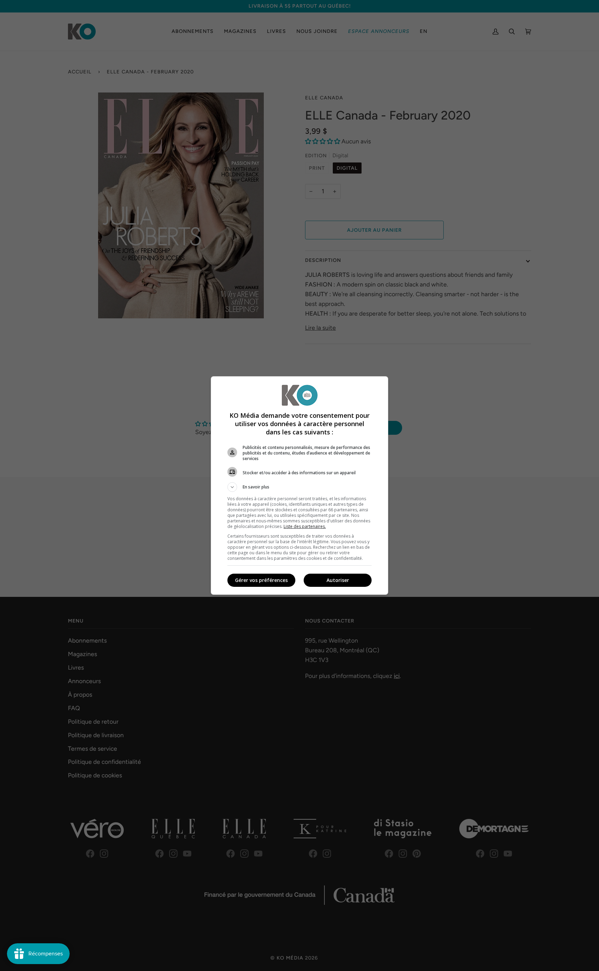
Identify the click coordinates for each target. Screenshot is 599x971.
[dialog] (299, 485)
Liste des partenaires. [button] (305, 526)
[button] (299, 487)
